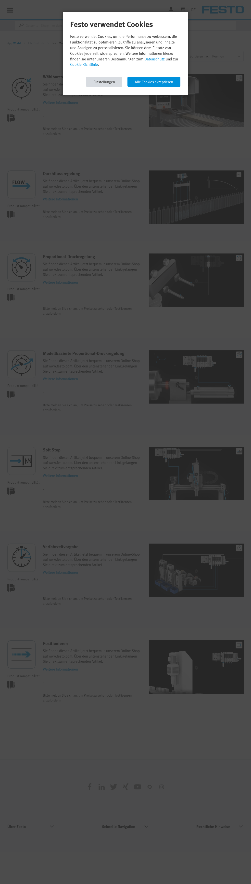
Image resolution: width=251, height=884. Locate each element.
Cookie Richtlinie (84, 64)
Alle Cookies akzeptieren (154, 81)
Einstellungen (104, 81)
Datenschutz (154, 59)
